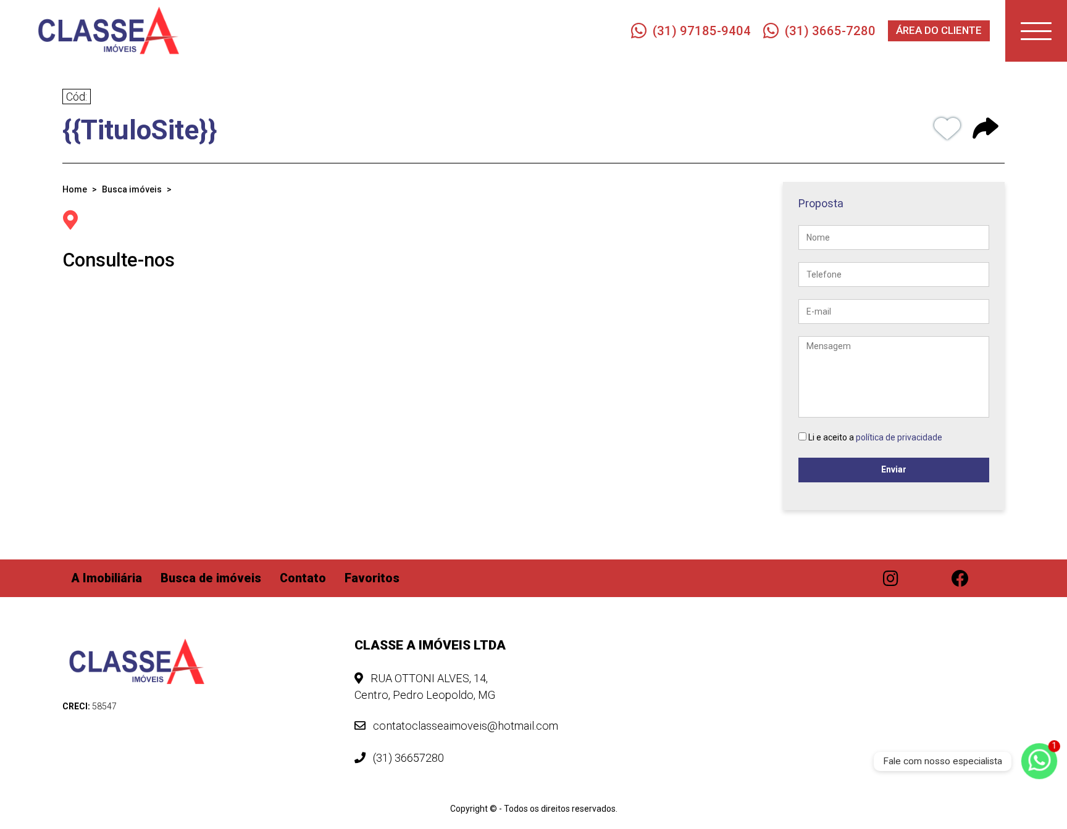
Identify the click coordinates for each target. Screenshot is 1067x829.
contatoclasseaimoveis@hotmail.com (464, 725)
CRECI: (89, 706)
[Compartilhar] (985, 130)
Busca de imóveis (211, 578)
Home (74, 189)
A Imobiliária (107, 578)
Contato (303, 578)
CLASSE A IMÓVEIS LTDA (430, 645)
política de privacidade (899, 437)
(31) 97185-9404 (702, 30)
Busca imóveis (132, 189)
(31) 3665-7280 (830, 30)
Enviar (893, 469)
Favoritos (372, 578)
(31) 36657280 (407, 757)
